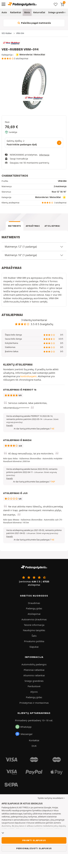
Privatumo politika (34, 641)
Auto (4, 12)
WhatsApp (25, 726)
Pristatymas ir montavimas (34, 702)
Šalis (34, 635)
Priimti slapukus (34, 840)
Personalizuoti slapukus (34, 848)
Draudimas (34, 603)
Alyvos (34, 691)
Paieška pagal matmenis (35, 23)
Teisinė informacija (34, 624)
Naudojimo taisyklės (34, 630)
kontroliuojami (28, 376)
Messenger (27, 734)
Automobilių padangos (34, 664)
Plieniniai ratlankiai (34, 669)
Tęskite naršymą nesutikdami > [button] (51, 798)
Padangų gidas (34, 608)
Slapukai (34, 646)
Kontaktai (34, 740)
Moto (27, 12)
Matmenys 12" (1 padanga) (21, 246)
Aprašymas (33, 226)
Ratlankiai (15, 12)
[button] (42, 533)
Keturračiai (39, 12)
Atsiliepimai (52, 226)
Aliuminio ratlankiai (34, 675)
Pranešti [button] (9, 425)
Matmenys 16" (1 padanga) (21, 255)
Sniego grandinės (34, 680)
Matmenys (14, 226)
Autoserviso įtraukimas (34, 619)
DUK (34, 745)
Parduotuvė (34, 686)
